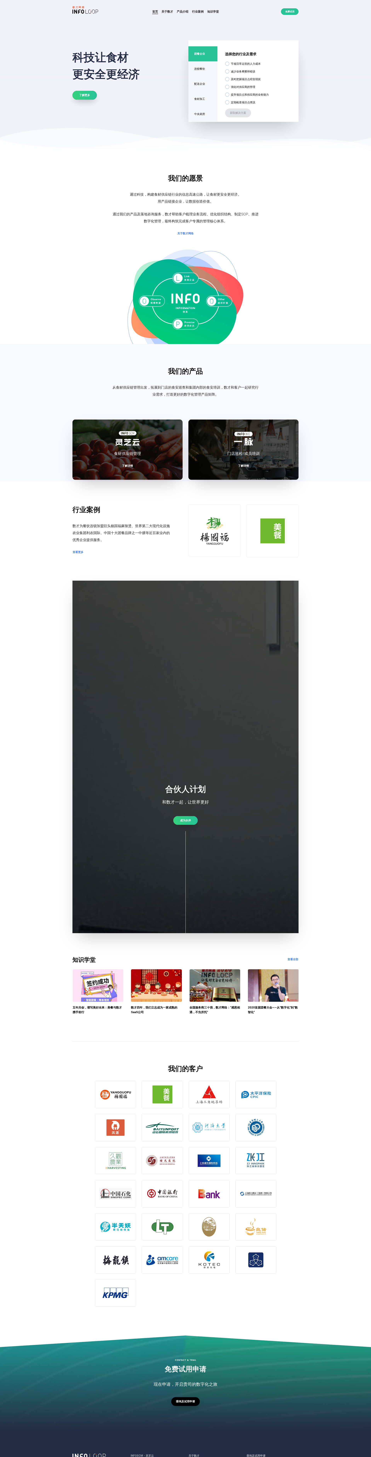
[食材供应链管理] (127, 449)
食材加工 (199, 98)
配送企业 (199, 83)
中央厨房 (199, 114)
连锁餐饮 (199, 68)
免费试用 (289, 11)
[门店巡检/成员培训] (243, 449)
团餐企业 (199, 53)
